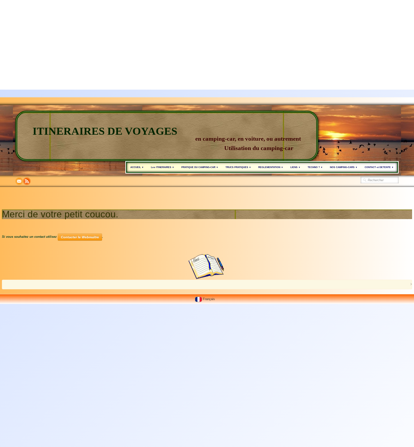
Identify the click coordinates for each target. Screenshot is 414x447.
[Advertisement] (144, 33)
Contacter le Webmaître (80, 237)
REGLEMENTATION (270, 167)
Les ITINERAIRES (162, 167)
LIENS (295, 167)
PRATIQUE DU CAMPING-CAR (199, 167)
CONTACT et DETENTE (379, 167)
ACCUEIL (137, 167)
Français (209, 299)
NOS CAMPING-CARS (343, 167)
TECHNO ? (315, 167)
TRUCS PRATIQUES (238, 167)
